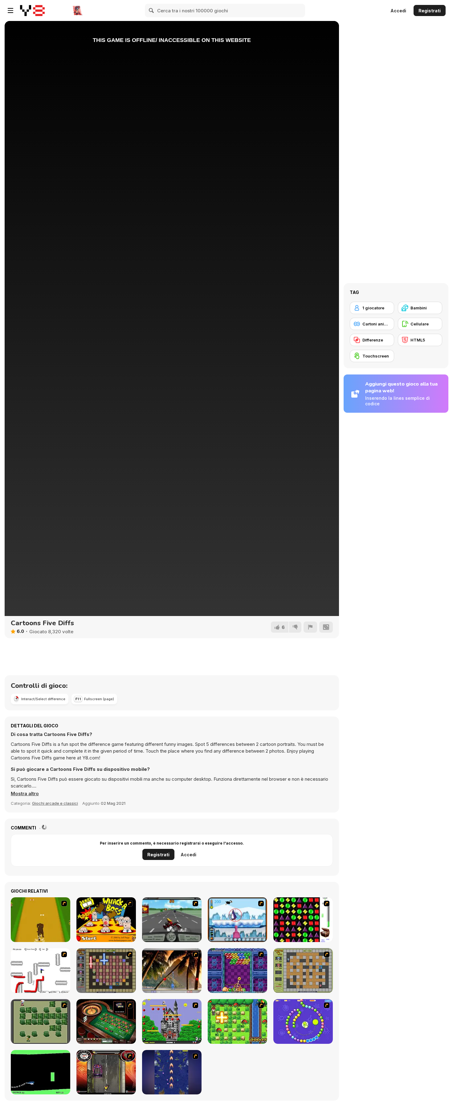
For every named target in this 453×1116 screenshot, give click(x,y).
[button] (25, 793)
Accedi (398, 10)
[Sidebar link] (10, 10)
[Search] (151, 10)
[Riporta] (310, 627)
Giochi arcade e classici (55, 803)
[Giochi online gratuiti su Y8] (32, 10)
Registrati (429, 10)
